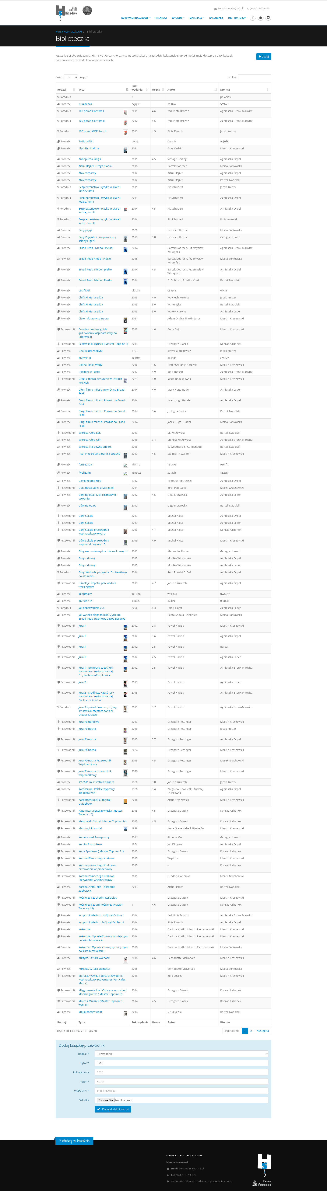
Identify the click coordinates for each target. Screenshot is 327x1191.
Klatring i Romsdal (90, 828)
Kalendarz (216, 17)
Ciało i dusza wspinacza (94, 318)
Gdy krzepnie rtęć (90, 480)
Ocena (156, 89)
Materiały (195, 17)
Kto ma (225, 89)
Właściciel (81, 1091)
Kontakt (172, 1155)
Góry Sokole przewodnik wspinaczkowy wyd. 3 (94, 542)
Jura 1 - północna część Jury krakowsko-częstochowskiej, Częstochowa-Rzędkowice (96, 671)
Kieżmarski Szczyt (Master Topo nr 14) (102, 821)
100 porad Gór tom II (92, 121)
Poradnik (65, 97)
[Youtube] (260, 17)
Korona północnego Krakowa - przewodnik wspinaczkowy (97, 867)
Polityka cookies (191, 1155)
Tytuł (82, 89)
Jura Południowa (89, 721)
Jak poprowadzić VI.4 (91, 608)
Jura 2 (82, 682)
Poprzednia (232, 1031)
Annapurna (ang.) (90, 159)
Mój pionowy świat (90, 1012)
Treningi (161, 17)
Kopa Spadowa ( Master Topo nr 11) (101, 851)
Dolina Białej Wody (90, 365)
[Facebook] (253, 17)
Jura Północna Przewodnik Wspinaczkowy (95, 762)
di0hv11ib (85, 358)
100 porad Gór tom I (91, 111)
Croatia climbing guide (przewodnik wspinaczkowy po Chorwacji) (98, 333)
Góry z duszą (87, 558)
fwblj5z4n (85, 472)
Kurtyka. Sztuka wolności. (95, 968)
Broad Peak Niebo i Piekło (95, 258)
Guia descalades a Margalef (96, 487)
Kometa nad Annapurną (94, 837)
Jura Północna (87, 728)
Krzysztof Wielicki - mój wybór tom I (101, 915)
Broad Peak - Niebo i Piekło (95, 248)
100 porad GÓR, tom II (92, 131)
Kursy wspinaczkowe (134, 17)
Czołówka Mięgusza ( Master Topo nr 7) (103, 344)
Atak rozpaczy (87, 173)
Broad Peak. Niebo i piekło (95, 269)
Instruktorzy (237, 17)
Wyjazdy (177, 17)
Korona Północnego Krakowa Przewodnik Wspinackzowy (96, 878)
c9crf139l (84, 290)
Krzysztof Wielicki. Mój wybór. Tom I (101, 922)
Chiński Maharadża (91, 297)
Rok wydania (137, 87)
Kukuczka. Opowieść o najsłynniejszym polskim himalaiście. (103, 938)
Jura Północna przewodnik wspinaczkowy (95, 773)
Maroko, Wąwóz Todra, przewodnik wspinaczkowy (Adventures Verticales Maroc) (102, 979)
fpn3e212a (85, 464)
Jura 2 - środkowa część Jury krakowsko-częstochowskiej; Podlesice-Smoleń (96, 696)
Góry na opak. (87, 505)
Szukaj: (232, 77)
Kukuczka (84, 929)
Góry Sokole (86, 515)
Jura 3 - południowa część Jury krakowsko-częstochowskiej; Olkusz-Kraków (98, 710)
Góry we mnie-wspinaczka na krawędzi (103, 551)
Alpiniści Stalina (89, 148)
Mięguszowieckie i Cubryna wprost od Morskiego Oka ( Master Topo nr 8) (102, 992)
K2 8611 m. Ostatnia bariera (96, 782)
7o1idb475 (85, 141)
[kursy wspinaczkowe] (75, 12)
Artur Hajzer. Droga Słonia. (95, 166)
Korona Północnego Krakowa (96, 858)
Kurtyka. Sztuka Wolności (94, 958)
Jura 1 (82, 625)
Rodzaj (61, 89)
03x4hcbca (85, 104)
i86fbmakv (85, 594)
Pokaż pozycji (71, 77)
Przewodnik (67, 329)
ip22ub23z (85, 601)
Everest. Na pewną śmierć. (95, 446)
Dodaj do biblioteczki (115, 1109)
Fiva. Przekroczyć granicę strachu (99, 453)
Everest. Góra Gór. (90, 439)
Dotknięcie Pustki (89, 372)
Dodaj (265, 56)
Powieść (65, 104)
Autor (171, 89)
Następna (263, 1031)
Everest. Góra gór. (90, 432)
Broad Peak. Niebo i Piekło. (95, 280)
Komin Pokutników (90, 844)
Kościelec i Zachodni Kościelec (98, 897)
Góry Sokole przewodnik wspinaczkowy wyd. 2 (94, 531)
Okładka (84, 1100)
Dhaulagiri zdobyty (90, 351)
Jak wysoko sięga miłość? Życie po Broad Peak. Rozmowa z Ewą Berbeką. (102, 616)
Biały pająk (85, 230)
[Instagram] (268, 17)
